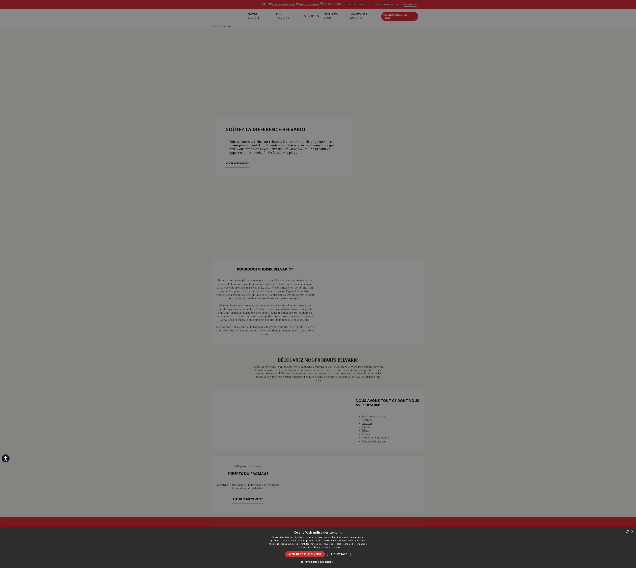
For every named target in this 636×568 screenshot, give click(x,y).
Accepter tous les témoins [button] (305, 554)
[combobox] (627, 531)
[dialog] (318, 548)
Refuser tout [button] (339, 554)
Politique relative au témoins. (326, 547)
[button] (318, 562)
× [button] (632, 531)
